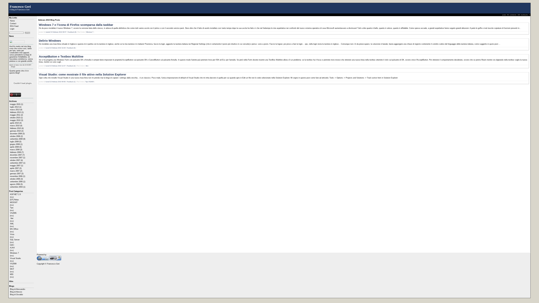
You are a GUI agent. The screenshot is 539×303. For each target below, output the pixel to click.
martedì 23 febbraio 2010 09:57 (56, 32)
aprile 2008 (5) (15, 147)
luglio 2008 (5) (15, 142)
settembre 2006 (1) (17, 182)
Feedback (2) (71, 66)
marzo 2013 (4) (16, 110)
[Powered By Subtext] (43, 260)
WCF (12, 269)
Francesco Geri (20, 6)
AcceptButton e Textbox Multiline (61, 56)
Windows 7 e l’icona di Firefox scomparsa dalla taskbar (76, 24)
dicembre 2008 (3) (17, 134)
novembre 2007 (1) (17, 158)
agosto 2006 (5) (16, 184)
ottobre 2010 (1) (16, 118)
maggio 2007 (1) (16, 166)
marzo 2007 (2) (16, 171)
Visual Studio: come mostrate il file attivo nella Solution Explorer (82, 74)
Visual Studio (15, 258)
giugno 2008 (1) (16, 144)
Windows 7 (14, 253)
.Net (11, 218)
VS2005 (13, 213)
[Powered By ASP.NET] (55, 260)
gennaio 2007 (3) (16, 174)
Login (12, 29)
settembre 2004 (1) (17, 187)
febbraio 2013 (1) (17, 112)
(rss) (12, 197)
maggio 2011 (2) (16, 115)
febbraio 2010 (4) (17, 128)
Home (12, 21)
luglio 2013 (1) (15, 107)
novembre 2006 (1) (17, 176)
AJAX (12, 248)
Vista (12, 234)
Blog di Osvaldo (16, 294)
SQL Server (15, 240)
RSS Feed (14, 26)
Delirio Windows (50, 40)
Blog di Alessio (16, 292)
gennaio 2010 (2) (16, 131)
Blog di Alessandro (17, 289)
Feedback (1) (71, 81)
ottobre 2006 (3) (16, 179)
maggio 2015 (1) (16, 104)
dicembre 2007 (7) (17, 155)
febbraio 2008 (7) (17, 152)
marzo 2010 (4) (16, 126)
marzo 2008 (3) (16, 150)
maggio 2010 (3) (16, 120)
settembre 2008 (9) (17, 139)
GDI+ (12, 245)
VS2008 (13, 264)
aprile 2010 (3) (15, 123)
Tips (11, 208)
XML (12, 224)
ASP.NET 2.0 (15, 194)
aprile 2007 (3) (15, 168)
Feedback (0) (71, 48)
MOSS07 (13, 202)
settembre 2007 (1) (17, 163)
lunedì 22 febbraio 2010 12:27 (56, 66)
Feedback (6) (72, 32)
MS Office (14, 229)
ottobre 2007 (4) (16, 160)
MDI (11, 274)
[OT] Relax (14, 200)
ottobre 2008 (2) (16, 136)
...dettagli (12, 66)
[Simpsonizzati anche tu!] (21, 41)
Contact (13, 23)
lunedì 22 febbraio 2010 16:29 (56, 48)
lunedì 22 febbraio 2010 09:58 (56, 81)
